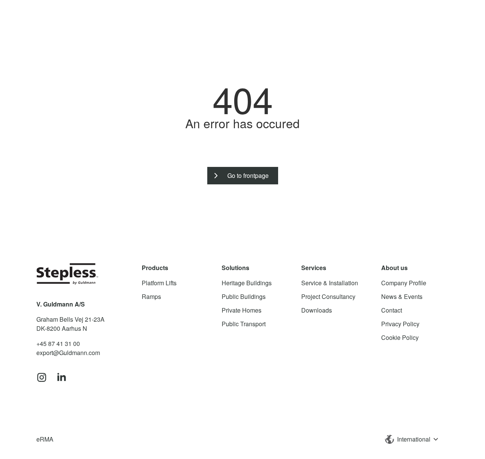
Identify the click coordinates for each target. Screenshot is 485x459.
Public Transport (244, 323)
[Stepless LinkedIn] (61, 378)
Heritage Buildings (247, 282)
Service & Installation (329, 282)
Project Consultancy (328, 296)
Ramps (151, 296)
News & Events (401, 296)
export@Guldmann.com (68, 352)
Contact (391, 310)
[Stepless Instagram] (41, 378)
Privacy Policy (400, 323)
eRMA (44, 439)
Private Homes (241, 310)
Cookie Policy (400, 337)
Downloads (316, 310)
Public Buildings (244, 296)
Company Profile (403, 282)
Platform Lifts (159, 282)
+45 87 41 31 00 (58, 343)
